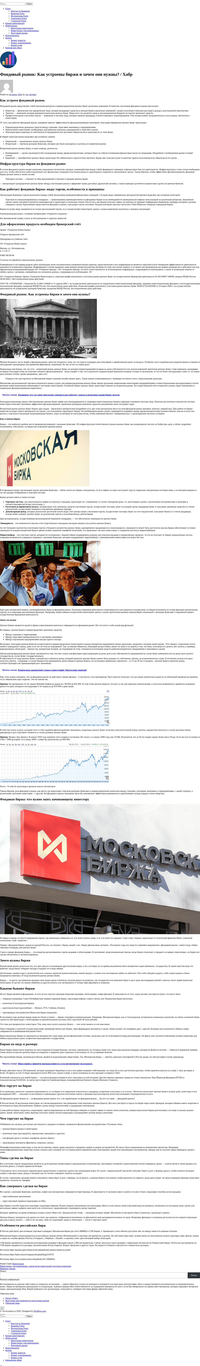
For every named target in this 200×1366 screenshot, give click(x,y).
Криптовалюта (12, 35)
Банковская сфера (13, 48)
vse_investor (30, 94)
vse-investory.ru (7, 1)
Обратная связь (12, 1303)
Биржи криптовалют (15, 23)
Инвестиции (11, 26)
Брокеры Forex (17, 13)
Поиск (3, 1271)
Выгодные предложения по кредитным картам (27, 1300)
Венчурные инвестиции (22, 28)
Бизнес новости (18, 40)
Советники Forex (19, 18)
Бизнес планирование (21, 43)
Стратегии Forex (18, 21)
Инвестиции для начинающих (25, 30)
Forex (7, 8)
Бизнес (8, 38)
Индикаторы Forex (19, 16)
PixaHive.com (40, 1311)
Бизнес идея (16, 45)
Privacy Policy (11, 1298)
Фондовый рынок (19, 33)
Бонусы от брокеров (20, 11)
